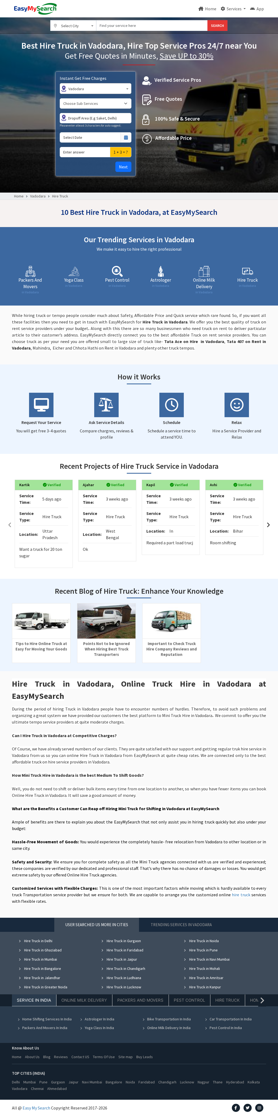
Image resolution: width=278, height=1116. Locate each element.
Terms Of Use (104, 1056)
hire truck (241, 894)
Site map (125, 1056)
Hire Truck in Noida (203, 940)
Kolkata (254, 1082)
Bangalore (114, 1082)
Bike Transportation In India (169, 1019)
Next (123, 166)
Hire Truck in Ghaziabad (42, 950)
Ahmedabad (57, 1088)
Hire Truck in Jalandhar (41, 977)
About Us (32, 1056)
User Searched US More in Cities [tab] (96, 924)
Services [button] (234, 8)
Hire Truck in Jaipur (121, 959)
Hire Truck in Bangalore (42, 968)
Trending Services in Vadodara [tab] (181, 924)
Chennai (37, 1088)
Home (210, 8)
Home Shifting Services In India (47, 1019)
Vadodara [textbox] (76, 88)
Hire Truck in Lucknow (123, 987)
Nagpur (203, 1082)
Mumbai (29, 1082)
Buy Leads (144, 1056)
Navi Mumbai (92, 1082)
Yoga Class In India (99, 1027)
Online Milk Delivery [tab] (84, 1000)
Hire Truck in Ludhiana (123, 977)
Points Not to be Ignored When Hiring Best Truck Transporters (106, 649)
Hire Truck (60, 196)
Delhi (16, 1082)
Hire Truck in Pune (203, 950)
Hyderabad (235, 1082)
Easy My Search (36, 1108)
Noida (130, 1082)
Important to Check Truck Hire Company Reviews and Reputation (171, 649)
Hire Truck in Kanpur (204, 987)
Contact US (80, 1056)
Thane (218, 1082)
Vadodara (38, 196)
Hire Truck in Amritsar (205, 977)
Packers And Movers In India (44, 1027)
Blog (46, 1056)
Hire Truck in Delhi (37, 940)
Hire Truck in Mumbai (40, 959)
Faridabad (146, 1082)
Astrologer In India (99, 1019)
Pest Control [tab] (189, 1000)
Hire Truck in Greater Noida (45, 987)
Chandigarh (167, 1082)
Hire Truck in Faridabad (124, 950)
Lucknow (187, 1082)
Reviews (61, 1056)
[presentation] (9, 524)
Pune (43, 1082)
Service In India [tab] (34, 1000)
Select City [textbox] (70, 25)
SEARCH (217, 25)
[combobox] (73, 25)
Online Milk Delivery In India (169, 1027)
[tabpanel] (139, 988)
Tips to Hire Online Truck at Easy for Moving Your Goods (41, 646)
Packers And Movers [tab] (140, 1000)
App (260, 8)
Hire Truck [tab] (227, 1000)
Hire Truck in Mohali (204, 968)
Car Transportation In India (231, 1019)
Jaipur (73, 1082)
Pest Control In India (226, 1027)
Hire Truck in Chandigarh (125, 968)
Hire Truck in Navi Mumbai (209, 959)
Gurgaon (58, 1082)
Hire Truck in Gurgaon (123, 940)
